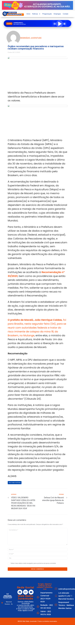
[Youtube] (31, 592)
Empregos (57, 14)
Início (28, 14)
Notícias (35, 14)
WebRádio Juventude (31, 38)
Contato (65, 14)
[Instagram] (25, 592)
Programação (47, 14)
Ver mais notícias (15, 483)
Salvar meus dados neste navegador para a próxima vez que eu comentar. (33, 563)
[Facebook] (19, 592)
